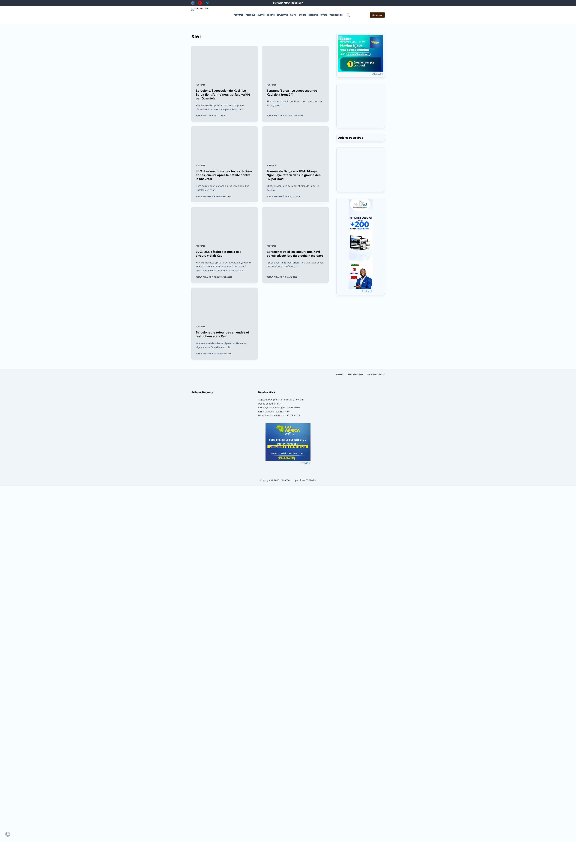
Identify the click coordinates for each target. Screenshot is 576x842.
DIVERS (324, 15)
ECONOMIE (313, 15)
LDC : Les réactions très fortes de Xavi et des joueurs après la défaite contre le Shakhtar (224, 175)
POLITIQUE (250, 15)
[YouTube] (200, 3)
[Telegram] (207, 3)
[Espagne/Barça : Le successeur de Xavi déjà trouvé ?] (295, 62)
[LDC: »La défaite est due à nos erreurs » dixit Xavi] (224, 223)
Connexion (377, 15)
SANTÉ (293, 15)
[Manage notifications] (7, 834)
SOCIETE (270, 15)
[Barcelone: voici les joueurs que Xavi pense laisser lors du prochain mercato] (295, 223)
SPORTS (302, 15)
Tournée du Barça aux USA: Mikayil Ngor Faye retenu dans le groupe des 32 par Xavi (294, 175)
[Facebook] (193, 3)
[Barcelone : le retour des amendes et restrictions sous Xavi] (224, 304)
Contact (339, 374)
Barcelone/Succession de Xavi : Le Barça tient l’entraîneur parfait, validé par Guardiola (223, 94)
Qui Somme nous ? (376, 374)
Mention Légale (355, 374)
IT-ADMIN (310, 480)
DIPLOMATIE (282, 15)
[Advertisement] (360, 107)
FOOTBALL (238, 15)
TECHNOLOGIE (336, 15)
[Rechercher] (348, 15)
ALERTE (261, 15)
